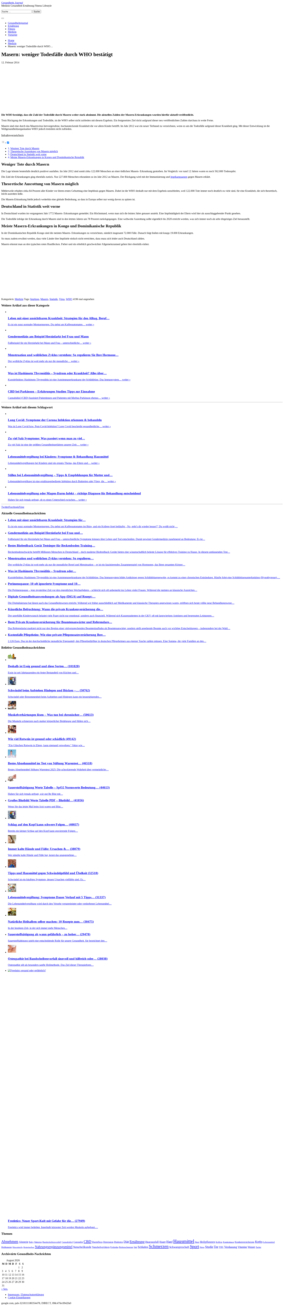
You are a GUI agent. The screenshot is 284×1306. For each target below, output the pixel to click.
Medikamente (6, 1247)
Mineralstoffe (17, 1247)
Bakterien (38, 1242)
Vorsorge (12, 34)
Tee (216, 1247)
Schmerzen (159, 1246)
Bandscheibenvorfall (51, 1242)
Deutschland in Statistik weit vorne (28, 154)
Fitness (11, 28)
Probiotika (114, 1247)
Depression (108, 1242)
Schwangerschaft (179, 1247)
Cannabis (78, 1241)
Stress (202, 1247)
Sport (194, 1246)
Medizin (12, 31)
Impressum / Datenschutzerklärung (26, 1294)
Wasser (251, 1247)
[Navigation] (2, 18)
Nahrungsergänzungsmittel (53, 1247)
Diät (126, 1241)
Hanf (169, 1241)
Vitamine (242, 1247)
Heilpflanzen (207, 1241)
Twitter (5, 507)
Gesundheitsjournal (18, 23)
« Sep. (4, 1289)
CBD (87, 1242)
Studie (209, 1247)
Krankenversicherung (244, 1242)
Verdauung (230, 1247)
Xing (21, 507)
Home (11, 40)
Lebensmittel (269, 1242)
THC (221, 1247)
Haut (197, 1242)
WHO (69, 299)
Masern (44, 299)
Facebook (14, 507)
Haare (162, 1241)
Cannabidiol (67, 1242)
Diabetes (118, 1241)
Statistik (53, 299)
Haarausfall (152, 1241)
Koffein (219, 1242)
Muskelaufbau (28, 1247)
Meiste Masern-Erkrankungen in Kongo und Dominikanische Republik (47, 157)
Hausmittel (183, 1241)
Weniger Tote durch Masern (24, 148)
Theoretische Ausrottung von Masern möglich (34, 151)
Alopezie (23, 1241)
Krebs (258, 1241)
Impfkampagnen (178, 176)
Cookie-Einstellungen (19, 1297)
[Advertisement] (29, 87)
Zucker (258, 1247)
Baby (31, 1242)
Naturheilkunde (82, 1247)
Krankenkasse (228, 1242)
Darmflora (97, 1241)
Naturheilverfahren (101, 1247)
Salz (135, 1247)
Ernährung (13, 26)
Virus (62, 299)
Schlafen (143, 1247)
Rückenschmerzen (126, 1247)
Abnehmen (9, 1241)
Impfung (34, 299)
